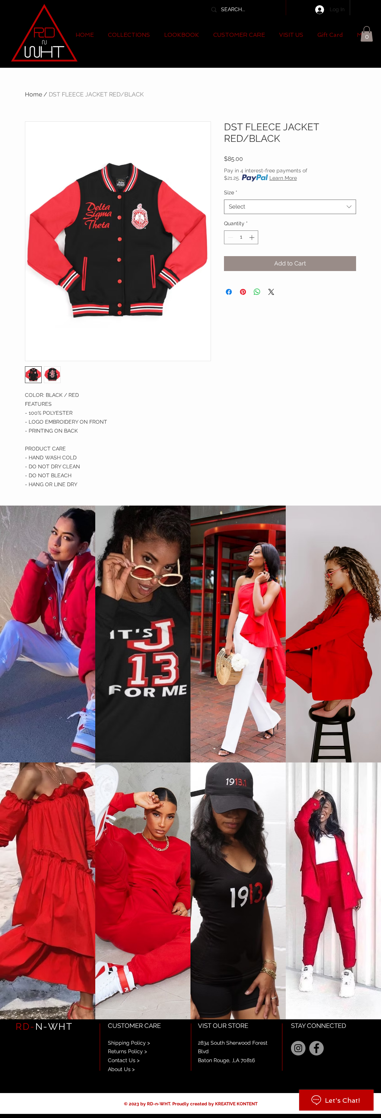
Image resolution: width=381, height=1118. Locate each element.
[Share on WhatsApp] (257, 291)
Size (230, 192)
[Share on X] (271, 291)
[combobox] (290, 207)
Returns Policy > (127, 1051)
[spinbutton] (241, 237)
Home (33, 94)
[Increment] (252, 237)
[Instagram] (298, 1048)
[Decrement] (229, 237)
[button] (129, 35)
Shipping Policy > (129, 1043)
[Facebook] (316, 1048)
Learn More (283, 178)
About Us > (121, 1069)
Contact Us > (124, 1060)
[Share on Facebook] (228, 291)
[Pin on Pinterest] (242, 291)
